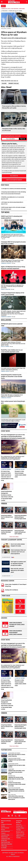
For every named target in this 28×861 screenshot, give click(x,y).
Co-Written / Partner (6, 469)
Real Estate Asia (12, 794)
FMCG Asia (4, 846)
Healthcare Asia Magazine (14, 787)
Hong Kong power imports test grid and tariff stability (20, 532)
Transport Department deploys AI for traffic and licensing (12, 293)
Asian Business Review (13, 763)
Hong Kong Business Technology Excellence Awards (16, 624)
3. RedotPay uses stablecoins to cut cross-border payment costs (12, 197)
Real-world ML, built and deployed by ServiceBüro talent (17, 570)
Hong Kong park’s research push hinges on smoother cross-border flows (11, 376)
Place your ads (20, 834)
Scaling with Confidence (11, 589)
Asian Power (11, 769)
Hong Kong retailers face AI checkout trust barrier (7, 517)
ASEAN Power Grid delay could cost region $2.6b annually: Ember (16, 772)
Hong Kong (22, 8)
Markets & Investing (5, 289)
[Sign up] (25, 812)
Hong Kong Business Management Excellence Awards (15, 632)
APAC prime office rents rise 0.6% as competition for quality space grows (16, 798)
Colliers (4, 83)
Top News (5, 212)
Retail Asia (10, 781)
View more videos (14, 536)
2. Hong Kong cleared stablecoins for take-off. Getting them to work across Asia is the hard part (13, 192)
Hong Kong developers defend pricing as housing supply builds (20, 517)
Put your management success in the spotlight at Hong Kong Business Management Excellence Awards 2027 (13, 436)
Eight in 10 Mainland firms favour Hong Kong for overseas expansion (13, 267)
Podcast (18, 837)
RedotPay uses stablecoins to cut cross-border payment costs (12, 350)
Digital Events (20, 835)
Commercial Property (6, 263)
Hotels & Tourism (5, 346)
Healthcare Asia (5, 838)
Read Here (20, 602)
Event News (5, 431)
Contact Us (19, 826)
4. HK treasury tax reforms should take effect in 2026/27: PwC (12, 203)
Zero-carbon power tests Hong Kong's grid (13, 402)
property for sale (14, 83)
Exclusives (6, 320)
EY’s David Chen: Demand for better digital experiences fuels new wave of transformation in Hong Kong (7, 476)
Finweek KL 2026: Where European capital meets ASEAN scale (20, 474)
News (3, 6)
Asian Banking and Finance (14, 753)
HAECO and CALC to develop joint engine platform (11, 217)
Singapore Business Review (14, 758)
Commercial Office (5, 8)
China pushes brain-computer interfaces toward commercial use (16, 791)
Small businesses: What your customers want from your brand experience (18, 551)
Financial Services (5, 371)
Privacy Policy (20, 828)
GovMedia (3, 847)
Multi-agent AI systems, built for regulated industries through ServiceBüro (18, 563)
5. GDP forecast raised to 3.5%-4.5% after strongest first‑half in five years (13, 208)
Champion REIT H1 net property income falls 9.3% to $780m (13, 242)
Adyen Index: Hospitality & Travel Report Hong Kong (15, 585)
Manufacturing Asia (6, 844)
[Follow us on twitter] (15, 816)
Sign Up (20, 612)
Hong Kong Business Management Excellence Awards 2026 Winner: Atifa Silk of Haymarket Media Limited (7, 496)
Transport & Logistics (6, 316)
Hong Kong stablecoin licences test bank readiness (7, 532)
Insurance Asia (11, 775)
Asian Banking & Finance (5, 832)
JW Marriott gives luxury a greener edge (12, 324)
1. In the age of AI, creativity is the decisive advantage (13, 188)
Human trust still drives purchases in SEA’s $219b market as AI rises (16, 784)
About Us (18, 824)
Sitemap (18, 829)
